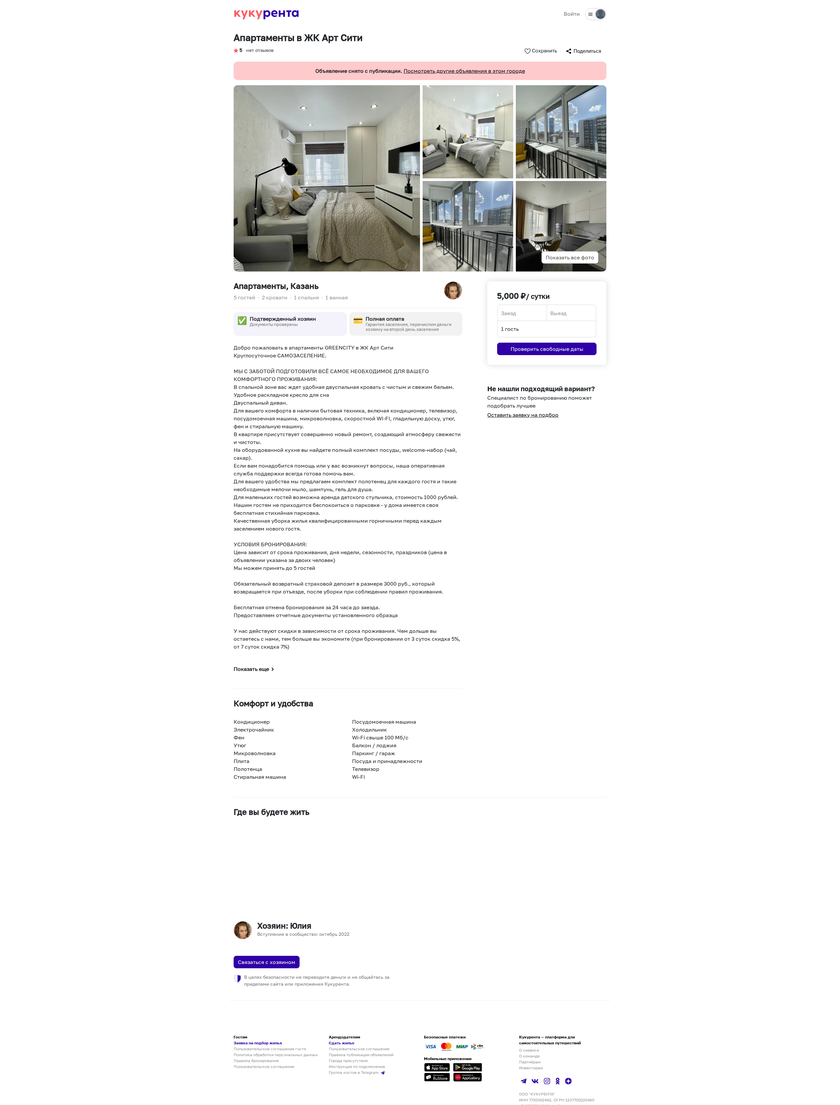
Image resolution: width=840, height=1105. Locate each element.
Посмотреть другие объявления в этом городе (464, 71)
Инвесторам (531, 1067)
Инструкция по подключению (357, 1066)
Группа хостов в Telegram (354, 1072)
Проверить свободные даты (547, 349)
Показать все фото (570, 257)
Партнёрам (530, 1061)
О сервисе (529, 1050)
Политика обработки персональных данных (276, 1054)
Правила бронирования (256, 1060)
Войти (572, 14)
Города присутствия (348, 1060)
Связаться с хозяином (266, 962)
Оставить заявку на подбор (522, 415)
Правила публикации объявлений (361, 1054)
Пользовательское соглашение (264, 1066)
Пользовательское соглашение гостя (270, 1048)
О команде (529, 1056)
